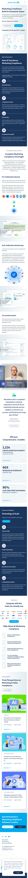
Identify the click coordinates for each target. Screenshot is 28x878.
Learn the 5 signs (6, 75)
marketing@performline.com (8, 846)
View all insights (7, 690)
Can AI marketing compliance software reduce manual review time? (15, 656)
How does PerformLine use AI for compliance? (15, 649)
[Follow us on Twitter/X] (3, 837)
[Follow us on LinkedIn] (6, 837)
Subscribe (20, 826)
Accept (18, 872)
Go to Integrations (14, 621)
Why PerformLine (7, 25)
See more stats (6, 460)
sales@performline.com (7, 848)
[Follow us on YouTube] (9, 837)
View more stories (14, 425)
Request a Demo (18, 25)
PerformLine (13, 2)
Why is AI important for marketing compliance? (14, 642)
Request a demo (7, 826)
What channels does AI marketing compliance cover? (14, 665)
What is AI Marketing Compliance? (13, 635)
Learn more (6, 521)
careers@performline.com (7, 849)
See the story (6, 480)
